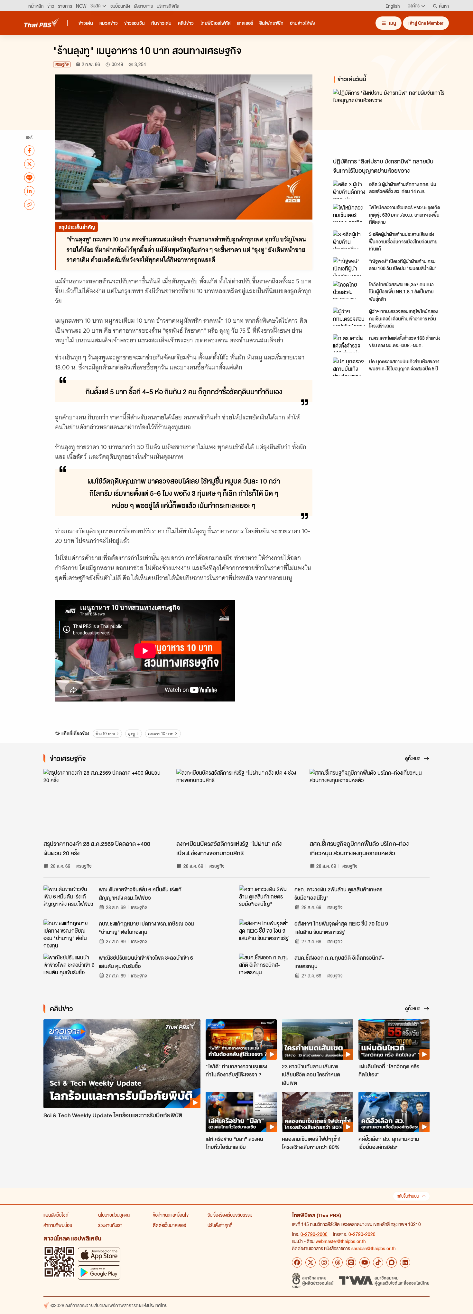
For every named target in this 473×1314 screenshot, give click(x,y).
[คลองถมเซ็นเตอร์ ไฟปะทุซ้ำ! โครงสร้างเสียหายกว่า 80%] (317, 1112)
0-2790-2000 (314, 1234)
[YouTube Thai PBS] (364, 1262)
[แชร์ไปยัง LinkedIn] (29, 191)
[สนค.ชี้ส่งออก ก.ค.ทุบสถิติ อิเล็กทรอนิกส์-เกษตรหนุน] (265, 968)
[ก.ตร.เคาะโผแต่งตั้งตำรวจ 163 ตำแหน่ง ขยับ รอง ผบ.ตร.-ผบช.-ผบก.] (349, 343)
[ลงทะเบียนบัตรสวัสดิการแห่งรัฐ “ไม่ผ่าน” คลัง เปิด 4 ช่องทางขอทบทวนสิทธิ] (236, 803)
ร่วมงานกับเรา (110, 1225)
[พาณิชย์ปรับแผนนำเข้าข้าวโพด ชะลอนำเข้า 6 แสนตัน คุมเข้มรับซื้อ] (69, 968)
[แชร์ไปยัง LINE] (29, 177)
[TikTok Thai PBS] (378, 1262)
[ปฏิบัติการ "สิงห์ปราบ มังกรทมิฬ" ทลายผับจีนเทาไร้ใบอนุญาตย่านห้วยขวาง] (391, 121)
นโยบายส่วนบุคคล (114, 1214)
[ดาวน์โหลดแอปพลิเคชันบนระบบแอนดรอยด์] (99, 1272)
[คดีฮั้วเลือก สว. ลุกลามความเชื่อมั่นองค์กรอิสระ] (394, 1112)
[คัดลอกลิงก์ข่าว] (29, 204)
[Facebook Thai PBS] (297, 1262)
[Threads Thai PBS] (337, 1262)
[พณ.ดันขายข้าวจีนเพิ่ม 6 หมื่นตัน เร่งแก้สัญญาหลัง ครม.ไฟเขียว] (69, 899)
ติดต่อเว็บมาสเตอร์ (169, 1225)
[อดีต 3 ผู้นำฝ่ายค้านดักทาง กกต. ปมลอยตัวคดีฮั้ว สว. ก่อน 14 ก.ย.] (349, 190)
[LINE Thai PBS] (351, 1262)
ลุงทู (131, 733)
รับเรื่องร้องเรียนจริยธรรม (230, 1214)
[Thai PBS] (42, 22)
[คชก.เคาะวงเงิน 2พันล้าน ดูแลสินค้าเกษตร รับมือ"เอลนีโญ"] (265, 899)
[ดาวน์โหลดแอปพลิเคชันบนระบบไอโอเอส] (99, 1254)
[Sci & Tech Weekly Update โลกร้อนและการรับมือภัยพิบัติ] (121, 1063)
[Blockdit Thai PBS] (391, 1262)
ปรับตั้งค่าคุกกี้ (220, 1225)
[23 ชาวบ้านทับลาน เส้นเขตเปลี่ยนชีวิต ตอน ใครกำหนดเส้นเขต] (317, 1039)
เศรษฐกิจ (62, 64)
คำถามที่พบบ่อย (57, 1225)
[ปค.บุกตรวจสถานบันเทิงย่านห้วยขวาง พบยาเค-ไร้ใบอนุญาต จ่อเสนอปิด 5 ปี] (349, 367)
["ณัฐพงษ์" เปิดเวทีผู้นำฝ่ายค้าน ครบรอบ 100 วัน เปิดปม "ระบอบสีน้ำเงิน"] (349, 266)
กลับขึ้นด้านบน (408, 1196)
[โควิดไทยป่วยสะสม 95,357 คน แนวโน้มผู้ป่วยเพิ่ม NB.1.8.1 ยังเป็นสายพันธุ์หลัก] (349, 290)
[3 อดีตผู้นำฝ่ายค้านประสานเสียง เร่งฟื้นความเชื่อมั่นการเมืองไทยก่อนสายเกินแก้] (349, 239)
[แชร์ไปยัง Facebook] (29, 150)
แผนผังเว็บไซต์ (56, 1214)
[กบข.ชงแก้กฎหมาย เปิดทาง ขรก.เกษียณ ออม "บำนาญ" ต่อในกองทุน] (69, 933)
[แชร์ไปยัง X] (29, 164)
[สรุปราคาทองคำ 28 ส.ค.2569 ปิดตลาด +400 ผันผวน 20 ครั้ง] (103, 803)
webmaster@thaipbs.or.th (341, 1241)
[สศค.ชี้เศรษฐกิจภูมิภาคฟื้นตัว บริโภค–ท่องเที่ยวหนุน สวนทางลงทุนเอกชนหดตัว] (370, 803)
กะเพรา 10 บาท (160, 733)
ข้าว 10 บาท (105, 733)
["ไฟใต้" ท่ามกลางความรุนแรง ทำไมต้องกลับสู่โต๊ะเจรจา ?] (241, 1039)
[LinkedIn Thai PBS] (405, 1262)
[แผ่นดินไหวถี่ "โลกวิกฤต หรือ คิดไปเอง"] (394, 1039)
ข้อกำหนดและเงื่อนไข (171, 1214)
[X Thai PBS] (310, 1262)
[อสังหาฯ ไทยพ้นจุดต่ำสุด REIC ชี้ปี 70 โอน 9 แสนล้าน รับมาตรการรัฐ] (265, 933)
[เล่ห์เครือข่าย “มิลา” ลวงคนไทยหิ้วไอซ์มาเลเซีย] (241, 1112)
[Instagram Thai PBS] (324, 1262)
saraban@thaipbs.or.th (373, 1248)
